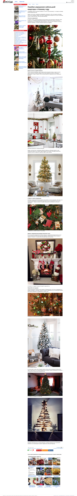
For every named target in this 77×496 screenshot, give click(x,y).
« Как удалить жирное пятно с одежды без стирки (35, 448)
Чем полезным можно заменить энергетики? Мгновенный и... (56, 466)
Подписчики (21, 1)
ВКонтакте (51, 450)
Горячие (33, 4)
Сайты (16, 1)
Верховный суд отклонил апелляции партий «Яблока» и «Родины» (32, 486)
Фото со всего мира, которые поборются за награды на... (48, 466)
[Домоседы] (8, 2)
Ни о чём (17, 36)
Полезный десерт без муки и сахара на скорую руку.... (56, 476)
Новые (30, 4)
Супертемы (16, 45)
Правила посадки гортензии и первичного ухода (56, 486)
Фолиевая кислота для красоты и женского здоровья (48, 476)
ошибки (33, 447)
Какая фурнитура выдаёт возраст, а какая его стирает (40, 466)
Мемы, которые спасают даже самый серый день (32, 476)
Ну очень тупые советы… (19, 34)
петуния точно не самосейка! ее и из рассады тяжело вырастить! (25, 33)
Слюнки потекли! (18, 35)
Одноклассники (46, 450)
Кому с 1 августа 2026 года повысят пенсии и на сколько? (32, 466)
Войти (72, 1)
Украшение (30, 447)
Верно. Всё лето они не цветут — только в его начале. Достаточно (25, 39)
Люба (62, 447)
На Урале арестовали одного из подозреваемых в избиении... (40, 486)
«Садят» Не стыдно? (19, 41)
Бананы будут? (18, 38)
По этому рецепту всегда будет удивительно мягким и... (48, 486)
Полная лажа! (18, 43)
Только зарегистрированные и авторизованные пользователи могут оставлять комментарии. (44, 454)
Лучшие (37, 4)
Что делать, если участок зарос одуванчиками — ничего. (24, 40)
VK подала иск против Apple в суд (40, 476)
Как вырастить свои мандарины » (58, 448)
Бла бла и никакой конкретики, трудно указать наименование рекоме (26, 42)
